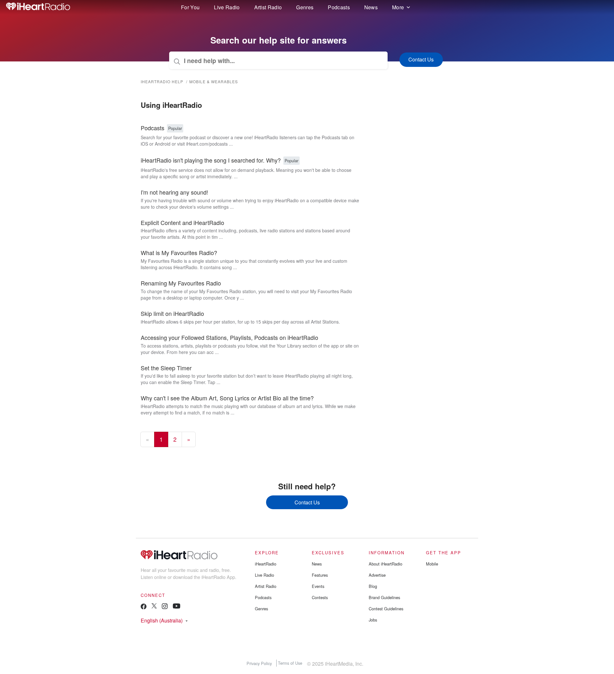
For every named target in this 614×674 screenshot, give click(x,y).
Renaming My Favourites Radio (181, 283)
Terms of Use (290, 663)
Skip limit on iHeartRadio (172, 313)
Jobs (373, 620)
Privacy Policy (259, 663)
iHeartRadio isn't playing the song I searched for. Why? (211, 160)
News (371, 7)
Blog (373, 586)
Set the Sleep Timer (166, 368)
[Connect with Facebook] (143, 608)
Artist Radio (268, 7)
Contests (320, 597)
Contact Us (307, 502)
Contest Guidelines (386, 609)
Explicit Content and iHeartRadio (182, 222)
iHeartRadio (265, 564)
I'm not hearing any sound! (174, 192)
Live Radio (227, 7)
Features (320, 575)
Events (318, 586)
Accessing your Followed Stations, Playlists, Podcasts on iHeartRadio (229, 337)
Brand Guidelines (384, 597)
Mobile (432, 564)
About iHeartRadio (385, 564)
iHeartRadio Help (162, 81)
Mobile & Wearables (213, 81)
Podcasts (339, 7)
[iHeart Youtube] (176, 607)
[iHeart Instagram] (165, 607)
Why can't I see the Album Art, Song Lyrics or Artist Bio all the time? (227, 398)
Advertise (377, 575)
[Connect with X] (154, 607)
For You (190, 7)
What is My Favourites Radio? (179, 252)
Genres (304, 7)
